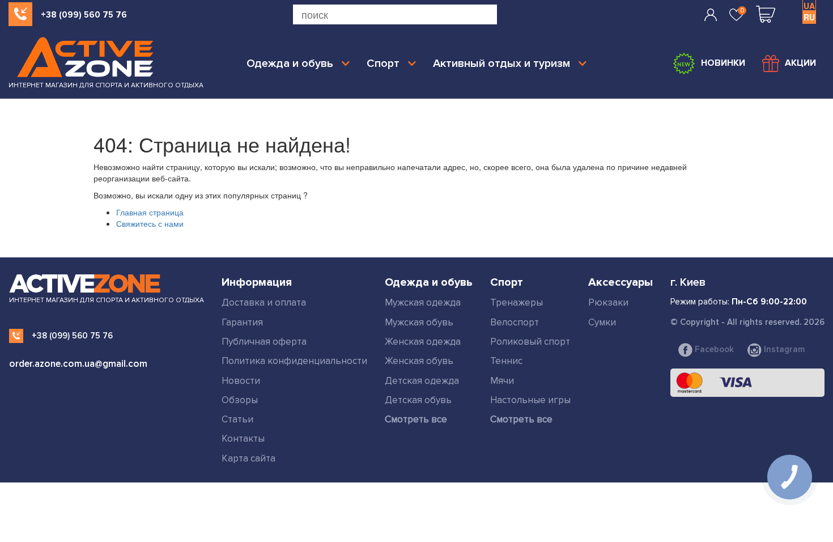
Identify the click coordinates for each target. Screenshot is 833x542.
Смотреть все (416, 419)
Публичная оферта (264, 342)
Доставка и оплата (264, 302)
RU (809, 17)
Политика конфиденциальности (294, 361)
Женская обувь (419, 361)
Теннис (506, 361)
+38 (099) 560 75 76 (84, 15)
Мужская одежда (423, 302)
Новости (241, 381)
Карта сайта (248, 458)
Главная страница (150, 212)
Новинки (723, 63)
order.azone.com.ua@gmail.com (78, 364)
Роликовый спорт (530, 342)
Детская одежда (422, 381)
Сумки (602, 322)
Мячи (502, 381)
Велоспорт (514, 322)
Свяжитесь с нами (150, 223)
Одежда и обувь (289, 63)
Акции (800, 63)
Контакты (243, 438)
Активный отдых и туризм (501, 63)
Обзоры (240, 400)
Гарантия (242, 322)
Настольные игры (530, 400)
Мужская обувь (419, 322)
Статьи (237, 419)
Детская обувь (418, 400)
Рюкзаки (608, 302)
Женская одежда (423, 342)
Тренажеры (516, 302)
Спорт (383, 63)
